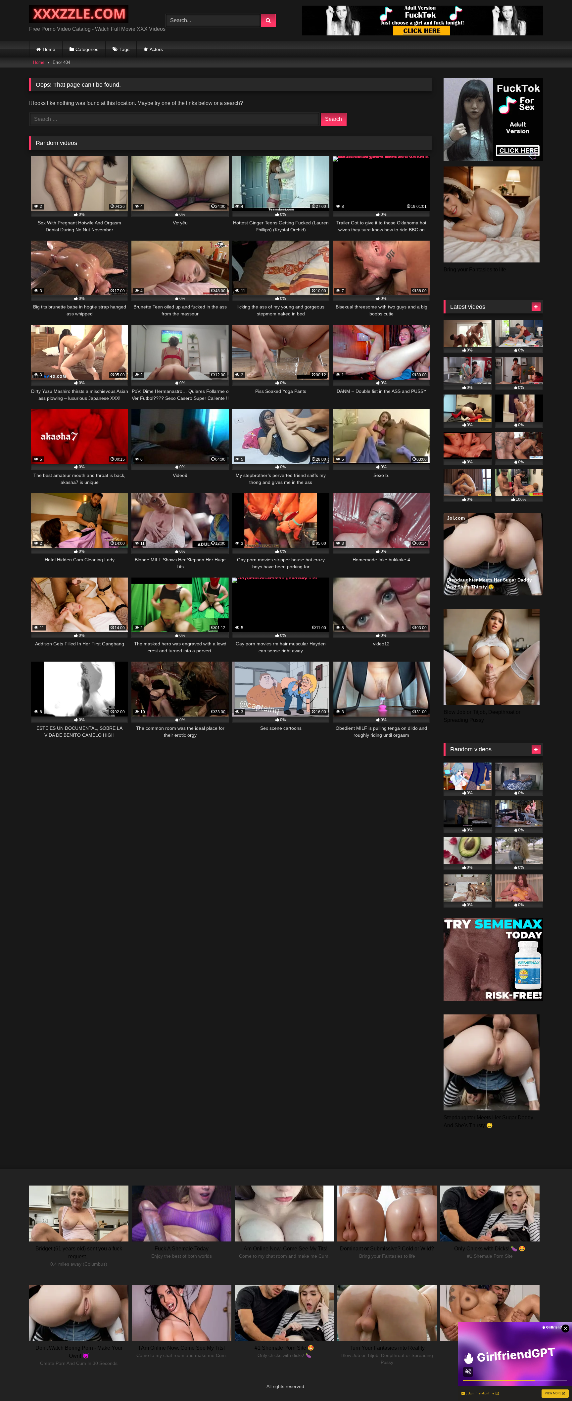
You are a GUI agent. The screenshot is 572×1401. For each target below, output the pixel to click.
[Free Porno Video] (78, 15)
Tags (124, 49)
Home (49, 49)
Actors (156, 49)
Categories (86, 49)
